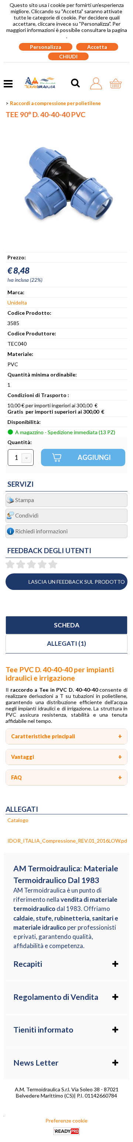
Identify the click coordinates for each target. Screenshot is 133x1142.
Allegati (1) (66, 643)
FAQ (16, 777)
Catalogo (17, 820)
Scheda (66, 625)
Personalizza (45, 47)
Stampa (24, 500)
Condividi (26, 515)
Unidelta (17, 302)
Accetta (97, 47)
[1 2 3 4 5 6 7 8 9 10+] (21, 458)
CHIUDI (68, 56)
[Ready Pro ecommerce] (66, 1131)
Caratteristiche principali (43, 736)
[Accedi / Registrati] (98, 83)
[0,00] (118, 83)
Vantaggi (22, 757)
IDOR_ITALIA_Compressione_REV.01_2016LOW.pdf (68, 840)
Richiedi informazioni (41, 531)
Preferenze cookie (66, 1120)
